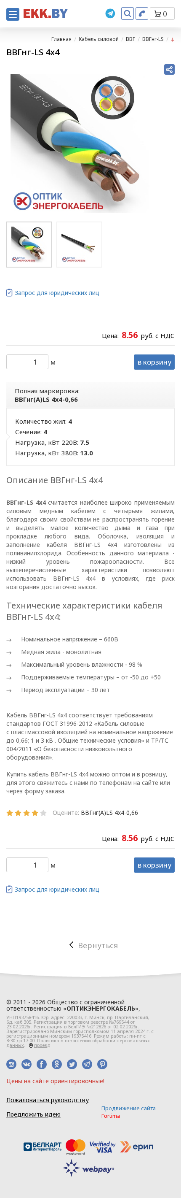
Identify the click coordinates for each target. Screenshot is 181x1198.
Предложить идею (33, 1114)
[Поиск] (127, 13)
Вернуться (98, 945)
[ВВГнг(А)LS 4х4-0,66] (172, 39)
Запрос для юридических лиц (57, 293)
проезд (42, 1045)
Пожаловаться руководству (47, 1100)
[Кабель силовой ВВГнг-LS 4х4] (80, 143)
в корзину (154, 362)
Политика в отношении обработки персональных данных (78, 1042)
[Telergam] (110, 13)
